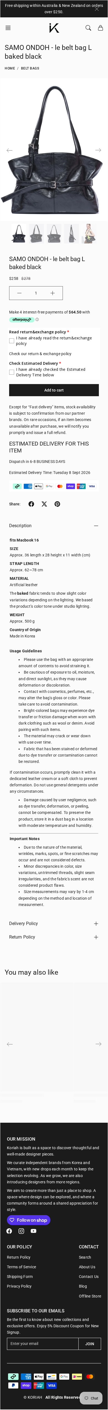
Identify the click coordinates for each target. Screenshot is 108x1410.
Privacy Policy (19, 1286)
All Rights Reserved (63, 1397)
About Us (87, 1267)
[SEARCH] (88, 28)
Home (10, 68)
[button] (10, 27)
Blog (83, 1286)
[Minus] (19, 293)
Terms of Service (21, 1267)
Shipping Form (20, 1276)
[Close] (97, 9)
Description (20, 525)
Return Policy (22, 937)
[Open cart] (100, 28)
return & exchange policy (50, 354)
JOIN (89, 1344)
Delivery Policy (23, 923)
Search (85, 1257)
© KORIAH (33, 1397)
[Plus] (53, 293)
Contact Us (89, 1276)
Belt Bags (30, 68)
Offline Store (90, 1296)
